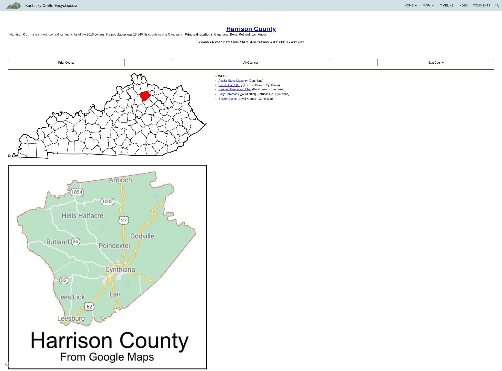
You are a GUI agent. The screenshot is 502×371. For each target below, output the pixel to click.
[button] (497, 5)
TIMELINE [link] (447, 5)
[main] (251, 34)
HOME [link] (409, 5)
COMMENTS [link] (481, 5)
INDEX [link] (463, 5)
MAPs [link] (427, 5)
